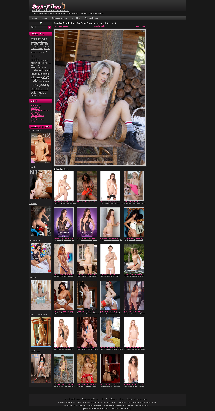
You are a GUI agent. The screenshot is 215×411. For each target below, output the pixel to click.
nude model (115, 240)
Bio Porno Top (35, 109)
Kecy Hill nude (61, 203)
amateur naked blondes (134, 203)
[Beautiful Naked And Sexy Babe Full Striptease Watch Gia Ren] (135, 368)
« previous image (60, 26)
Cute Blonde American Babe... (87, 275)
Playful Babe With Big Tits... (86, 311)
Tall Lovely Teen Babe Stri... (109, 275)
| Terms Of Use (88, 409)
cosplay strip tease (109, 313)
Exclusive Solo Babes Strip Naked (50, 10)
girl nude (130, 276)
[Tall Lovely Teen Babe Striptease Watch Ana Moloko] (111, 259)
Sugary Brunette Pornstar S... (133, 238)
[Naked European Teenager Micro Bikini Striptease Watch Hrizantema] (65, 368)
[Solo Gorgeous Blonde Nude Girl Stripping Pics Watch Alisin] (111, 368)
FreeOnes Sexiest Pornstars (40, 110)
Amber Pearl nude (109, 349)
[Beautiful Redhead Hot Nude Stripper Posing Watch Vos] (65, 259)
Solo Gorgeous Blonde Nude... (110, 384)
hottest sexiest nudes (41, 63)
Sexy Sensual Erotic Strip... (63, 348)
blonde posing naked (63, 349)
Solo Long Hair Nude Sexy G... (134, 311)
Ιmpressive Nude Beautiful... (109, 238)
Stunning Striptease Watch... (133, 348)
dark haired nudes (39, 56)
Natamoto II (33, 204)
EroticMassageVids (37, 119)
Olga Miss (32, 167)
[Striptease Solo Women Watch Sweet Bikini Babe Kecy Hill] (65, 186)
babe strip (42, 41)
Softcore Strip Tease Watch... (110, 201)
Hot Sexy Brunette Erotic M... (109, 311)
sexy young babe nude (40, 86)
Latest (34, 18)
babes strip (84, 386)
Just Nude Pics (36, 107)
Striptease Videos (59, 18)
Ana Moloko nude (109, 276)
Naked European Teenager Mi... (64, 384)
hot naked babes (138, 276)
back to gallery (100, 26)
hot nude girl (107, 240)
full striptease (131, 386)
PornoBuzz (34, 117)
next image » (141, 26)
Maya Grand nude (62, 313)
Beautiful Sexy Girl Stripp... (86, 348)
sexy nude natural (43, 81)
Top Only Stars (36, 114)
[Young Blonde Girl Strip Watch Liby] (135, 186)
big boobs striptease (133, 240)
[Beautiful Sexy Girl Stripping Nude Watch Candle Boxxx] (88, 332)
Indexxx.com (35, 112)
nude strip (37, 73)
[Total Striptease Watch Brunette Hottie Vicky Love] (88, 222)
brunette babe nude (39, 44)
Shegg (33, 121)
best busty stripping (86, 313)
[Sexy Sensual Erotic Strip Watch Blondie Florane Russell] (65, 332)
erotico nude (61, 276)
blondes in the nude (110, 386)
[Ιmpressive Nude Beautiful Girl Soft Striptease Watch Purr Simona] (111, 222)
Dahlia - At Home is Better (38, 314)
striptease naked (36, 95)
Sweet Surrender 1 (35, 130)
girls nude (60, 386)
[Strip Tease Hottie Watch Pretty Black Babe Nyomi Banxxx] (88, 186)
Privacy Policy (99, 409)
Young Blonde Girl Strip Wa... (133, 201)
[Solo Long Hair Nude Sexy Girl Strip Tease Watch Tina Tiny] (135, 295)
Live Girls (76, 18)
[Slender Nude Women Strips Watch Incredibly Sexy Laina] (135, 259)
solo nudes (38, 92)
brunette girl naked (37, 49)
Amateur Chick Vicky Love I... (63, 238)
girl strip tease (131, 313)
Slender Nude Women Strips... (134, 275)
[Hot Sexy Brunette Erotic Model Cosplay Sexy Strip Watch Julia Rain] (111, 295)
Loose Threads (34, 351)
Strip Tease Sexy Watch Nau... (64, 311)
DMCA (107, 409)
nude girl (34, 67)
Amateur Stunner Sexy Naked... (110, 348)
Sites (44, 18)
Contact (117, 409)
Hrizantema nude (69, 386)
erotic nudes (44, 60)
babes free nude (109, 203)
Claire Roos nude (86, 276)
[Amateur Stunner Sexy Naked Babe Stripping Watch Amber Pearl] (111, 332)
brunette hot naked (86, 240)
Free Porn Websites (37, 116)
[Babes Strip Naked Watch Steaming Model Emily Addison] (88, 368)
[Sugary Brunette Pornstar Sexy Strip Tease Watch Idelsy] (135, 222)
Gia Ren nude (140, 386)
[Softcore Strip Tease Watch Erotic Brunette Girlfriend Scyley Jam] (111, 186)
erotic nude (67, 240)
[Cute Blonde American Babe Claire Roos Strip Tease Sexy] (88, 259)
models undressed (39, 65)
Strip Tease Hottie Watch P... (86, 201)
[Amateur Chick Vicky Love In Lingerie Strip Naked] (65, 222)
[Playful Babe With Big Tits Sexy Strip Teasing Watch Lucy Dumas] (88, 295)
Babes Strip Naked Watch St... (87, 384)
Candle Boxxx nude (86, 349)
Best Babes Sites (36, 105)
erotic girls (60, 240)
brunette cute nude (40, 46)
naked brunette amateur (63, 313)
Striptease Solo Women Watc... (64, 201)
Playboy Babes (91, 18)
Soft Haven (33, 277)
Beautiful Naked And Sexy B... (134, 384)
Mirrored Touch (34, 240)
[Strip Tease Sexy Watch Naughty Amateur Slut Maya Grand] (65, 295)
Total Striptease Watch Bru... (86, 238)
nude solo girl (40, 70)
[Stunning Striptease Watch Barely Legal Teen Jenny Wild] (135, 332)
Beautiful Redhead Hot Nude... (64, 275)
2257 (112, 409)
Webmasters (125, 409)
